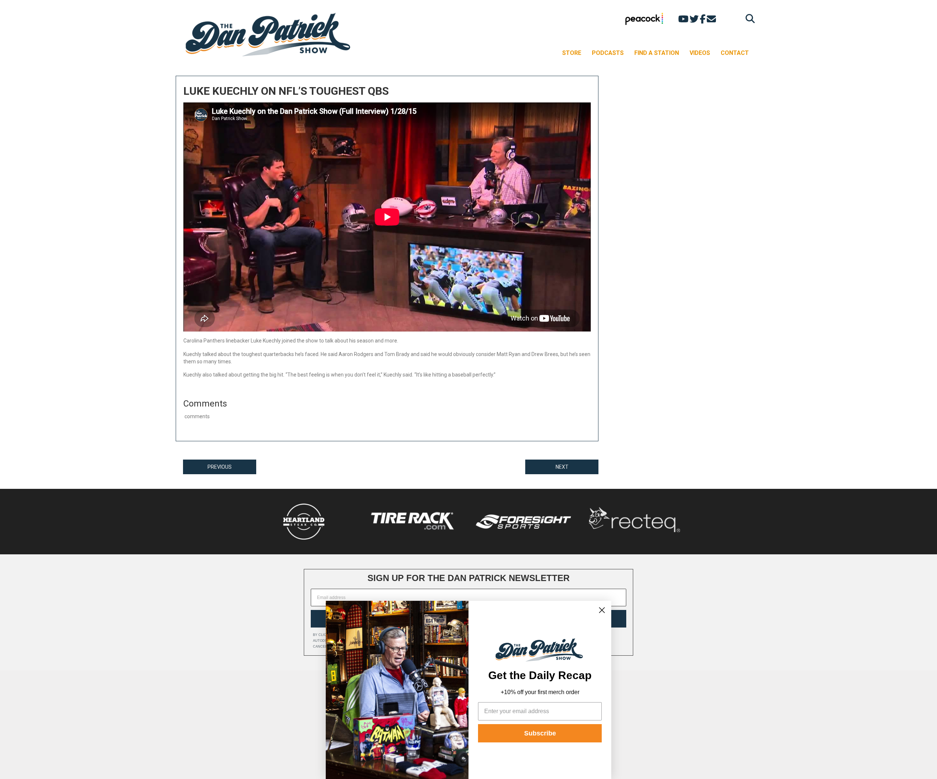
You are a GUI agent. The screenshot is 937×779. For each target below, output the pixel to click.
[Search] (748, 18)
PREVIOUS (220, 467)
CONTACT (735, 52)
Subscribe (540, 733)
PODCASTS (608, 52)
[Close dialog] (602, 610)
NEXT (562, 467)
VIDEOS (700, 52)
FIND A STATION (656, 52)
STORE (571, 52)
